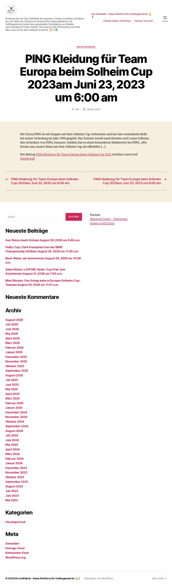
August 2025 (14, 375)
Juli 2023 (11, 491)
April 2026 (12, 338)
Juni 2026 (12, 329)
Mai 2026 (11, 333)
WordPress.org (15, 557)
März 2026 (12, 343)
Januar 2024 (13, 463)
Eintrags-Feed (15, 548)
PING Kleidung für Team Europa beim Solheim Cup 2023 (73, 154)
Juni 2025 (12, 384)
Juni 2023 (12, 495)
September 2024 (16, 426)
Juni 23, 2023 (93, 109)
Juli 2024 (11, 435)
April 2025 (12, 394)
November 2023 (16, 472)
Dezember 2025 (16, 357)
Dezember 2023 (16, 468)
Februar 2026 (14, 347)
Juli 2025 (11, 380)
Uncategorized (86, 47)
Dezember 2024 (16, 412)
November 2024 (16, 417)
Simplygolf (27, 159)
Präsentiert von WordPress (98, 578)
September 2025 (16, 370)
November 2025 (16, 361)
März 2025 (12, 398)
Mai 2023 (11, 500)
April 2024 (12, 449)
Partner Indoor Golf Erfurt (117, 20)
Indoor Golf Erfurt (102, 223)
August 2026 (14, 320)
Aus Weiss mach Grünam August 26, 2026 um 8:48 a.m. (42, 240)
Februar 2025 (14, 403)
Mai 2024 (11, 444)
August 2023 (14, 486)
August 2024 (14, 431)
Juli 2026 (11, 324)
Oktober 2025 (14, 366)
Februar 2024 (14, 458)
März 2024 (12, 454)
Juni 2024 (12, 440)
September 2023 (16, 481)
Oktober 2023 (14, 477)
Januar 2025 (13, 407)
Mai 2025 (11, 389)
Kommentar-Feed (17, 552)
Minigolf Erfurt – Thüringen (109, 219)
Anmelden (12, 543)
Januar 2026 (13, 352)
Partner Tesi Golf (143, 20)
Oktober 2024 (14, 421)
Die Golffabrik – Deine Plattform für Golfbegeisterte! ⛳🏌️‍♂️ (121, 15)
